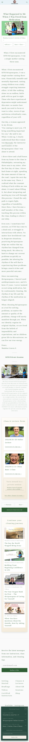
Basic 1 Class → (19, 44)
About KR (20, 687)
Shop (18, 693)
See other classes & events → (14, 495)
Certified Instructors (7, 694)
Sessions (19, 690)
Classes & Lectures (20, 682)
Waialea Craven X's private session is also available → (14, 488)
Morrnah (9, 143)
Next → (21, 504)
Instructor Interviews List (14, 510)
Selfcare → (8, 44)
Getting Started (5, 682)
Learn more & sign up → (13, 446)
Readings (6, 687)
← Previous (8, 504)
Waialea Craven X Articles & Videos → (14, 39)
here (23, 403)
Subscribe (14, 670)
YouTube (9, 705)
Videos (5, 690)
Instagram (19, 705)
